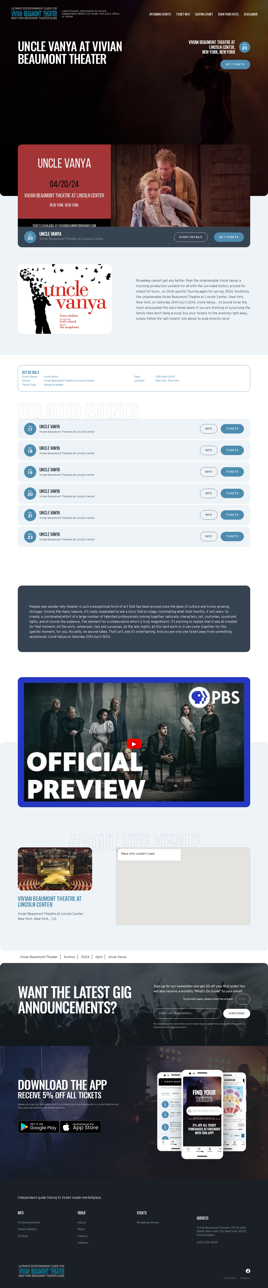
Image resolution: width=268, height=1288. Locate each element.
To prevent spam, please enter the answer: (208, 999)
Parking (82, 1236)
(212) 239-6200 (207, 1242)
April (98, 957)
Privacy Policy (230, 1278)
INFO (208, 429)
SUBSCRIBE (237, 1013)
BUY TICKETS (228, 237)
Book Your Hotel (228, 14)
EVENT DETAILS (190, 237)
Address (83, 1243)
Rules (81, 1229)
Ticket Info (183, 14)
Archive (69, 957)
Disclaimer (251, 14)
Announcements (29, 1222)
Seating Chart (204, 14)
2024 (85, 957)
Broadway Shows (148, 1222)
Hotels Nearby (27, 1229)
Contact (23, 1236)
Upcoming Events (160, 14)
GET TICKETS (235, 64)
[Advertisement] (134, 98)
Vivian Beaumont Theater (39, 957)
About (81, 1222)
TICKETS (232, 429)
